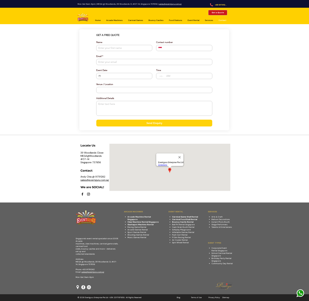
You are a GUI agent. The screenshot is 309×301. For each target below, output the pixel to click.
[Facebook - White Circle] (83, 287)
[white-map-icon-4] (78, 287)
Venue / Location (104, 84)
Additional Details (105, 98)
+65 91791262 (88, 269)
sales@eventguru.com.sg (170, 4)
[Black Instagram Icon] (88, 194)
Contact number (164, 42)
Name (99, 42)
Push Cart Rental (179, 235)
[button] (193, 20)
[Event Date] (99, 76)
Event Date (101, 70)
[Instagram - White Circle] (89, 287)
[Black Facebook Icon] (82, 194)
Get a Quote (218, 12)
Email (99, 56)
